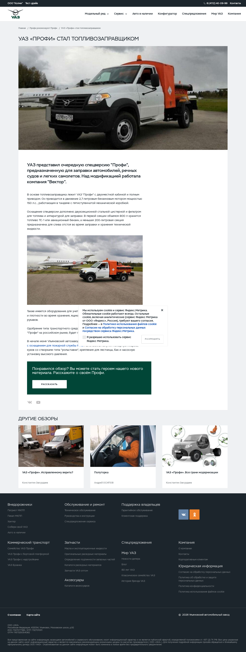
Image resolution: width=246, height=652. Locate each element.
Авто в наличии (142, 13)
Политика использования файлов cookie (201, 591)
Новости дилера (131, 558)
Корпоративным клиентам (193, 559)
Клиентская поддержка (135, 515)
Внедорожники (20, 504)
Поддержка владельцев (141, 504)
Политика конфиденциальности (196, 586)
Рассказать (49, 384)
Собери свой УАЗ (18, 526)
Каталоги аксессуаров (77, 585)
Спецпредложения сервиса (80, 521)
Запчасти (72, 542)
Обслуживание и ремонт (85, 504)
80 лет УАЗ (128, 569)
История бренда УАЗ (133, 580)
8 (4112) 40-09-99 (217, 3)
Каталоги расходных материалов (83, 565)
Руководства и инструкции (80, 515)
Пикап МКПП (15, 515)
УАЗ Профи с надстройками (23, 559)
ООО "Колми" (15, 3)
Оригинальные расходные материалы (86, 554)
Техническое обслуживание (80, 510)
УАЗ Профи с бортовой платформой (28, 554)
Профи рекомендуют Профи (43, 28)
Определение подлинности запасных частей (90, 559)
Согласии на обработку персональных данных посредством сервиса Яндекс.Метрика (114, 329)
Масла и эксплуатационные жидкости (86, 548)
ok (195, 514)
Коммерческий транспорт (29, 542)
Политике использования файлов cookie (130, 324)
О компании (185, 548)
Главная (22, 28)
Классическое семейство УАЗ (138, 575)
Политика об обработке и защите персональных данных (197, 579)
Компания (234, 13)
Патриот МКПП (16, 510)
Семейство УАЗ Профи (21, 548)
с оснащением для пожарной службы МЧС (55, 345)
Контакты (235, 3)
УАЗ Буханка (15, 565)
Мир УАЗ (217, 13)
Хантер (12, 521)
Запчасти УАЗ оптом (76, 570)
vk (184, 514)
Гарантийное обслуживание (137, 510)
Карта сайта (33, 614)
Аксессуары (74, 580)
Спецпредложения (194, 13)
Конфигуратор (167, 13)
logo (20, 13)
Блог (124, 564)
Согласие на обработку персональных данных (204, 572)
